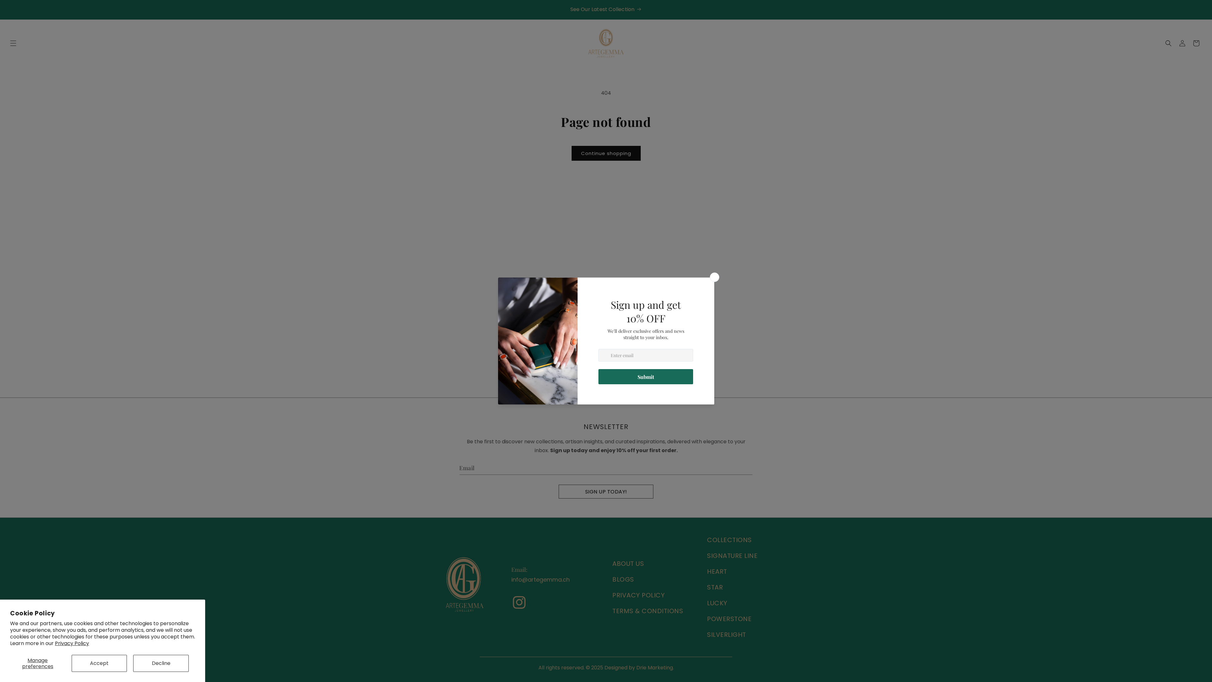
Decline (161, 663)
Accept (99, 663)
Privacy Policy (72, 643)
